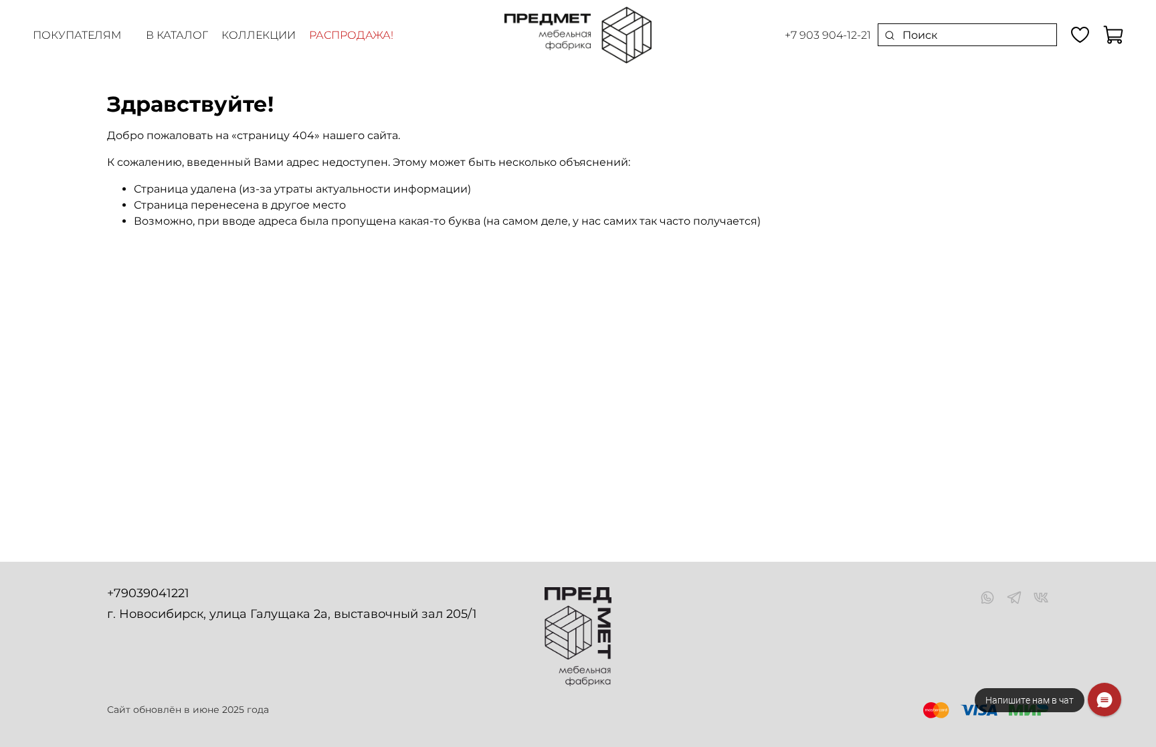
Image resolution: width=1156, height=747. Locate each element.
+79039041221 (148, 593)
